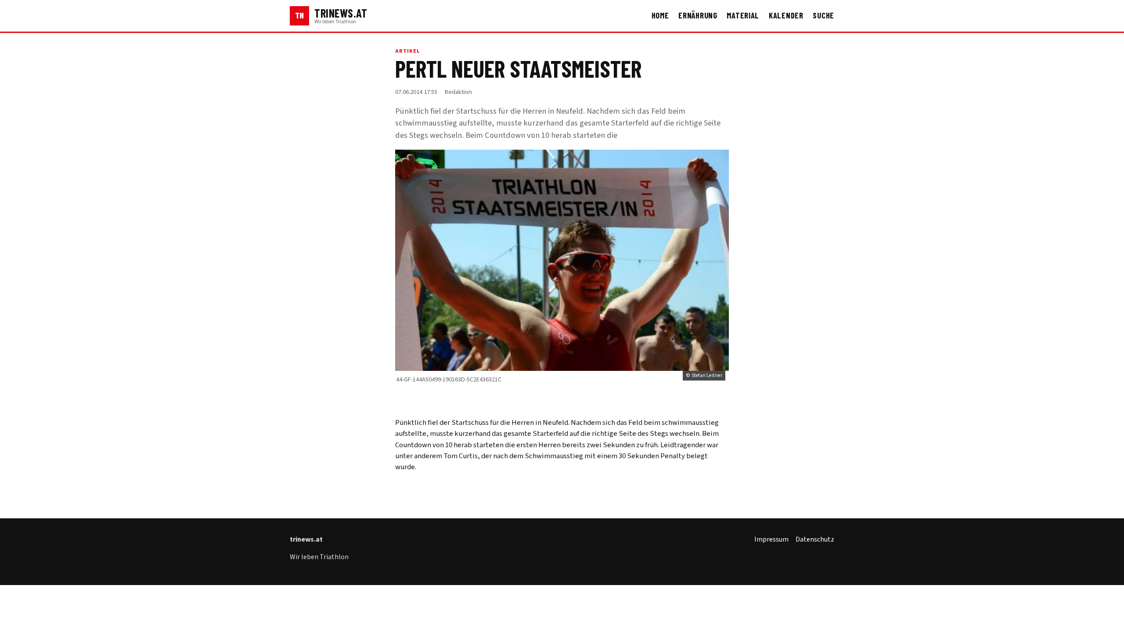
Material (743, 15)
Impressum (771, 539)
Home (660, 15)
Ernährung (697, 15)
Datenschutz (815, 539)
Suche (823, 15)
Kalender (786, 15)
